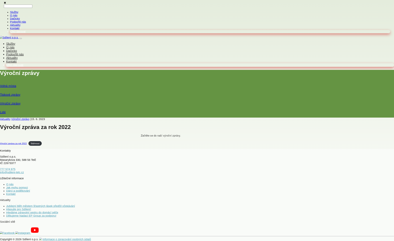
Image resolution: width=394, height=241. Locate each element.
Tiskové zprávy (10, 94)
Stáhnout (35, 143)
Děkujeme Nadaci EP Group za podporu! (31, 215)
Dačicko (15, 18)
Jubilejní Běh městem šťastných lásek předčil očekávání (40, 206)
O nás (13, 15)
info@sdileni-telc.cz (12, 172)
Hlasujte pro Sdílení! (18, 209)
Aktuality (15, 25)
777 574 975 (7, 169)
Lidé (3, 112)
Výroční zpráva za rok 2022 (13, 143)
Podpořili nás (18, 21)
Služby (14, 12)
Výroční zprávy (10, 103)
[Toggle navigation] (20, 38)
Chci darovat (18, 31)
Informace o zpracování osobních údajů (66, 239)
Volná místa (8, 86)
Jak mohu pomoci (17, 187)
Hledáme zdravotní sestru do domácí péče (32, 212)
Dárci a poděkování (18, 190)
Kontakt (14, 28)
